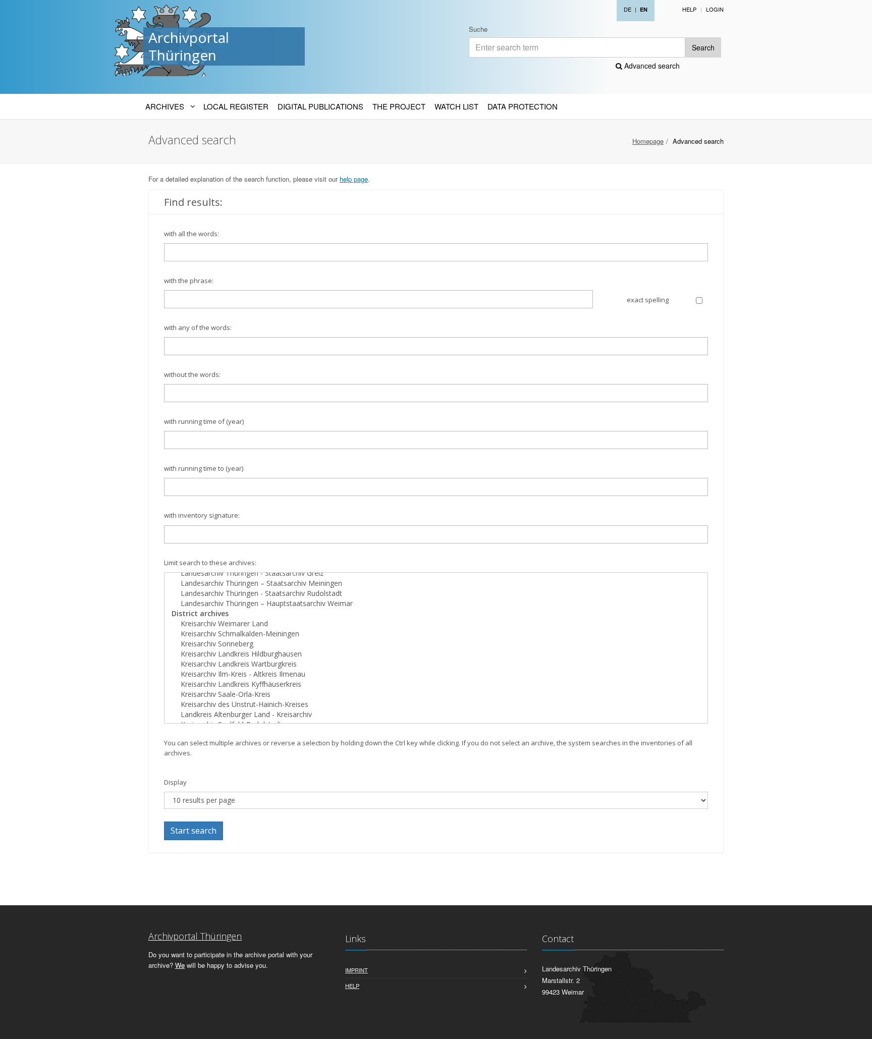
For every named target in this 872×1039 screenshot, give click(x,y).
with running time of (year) (204, 421)
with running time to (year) (203, 468)
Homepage (648, 141)
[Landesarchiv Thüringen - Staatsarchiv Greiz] (436, 573)
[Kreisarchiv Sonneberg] (436, 644)
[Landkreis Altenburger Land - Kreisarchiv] (436, 714)
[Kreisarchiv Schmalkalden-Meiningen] (436, 634)
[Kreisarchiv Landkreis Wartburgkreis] (436, 664)
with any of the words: (198, 327)
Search (703, 47)
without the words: (192, 374)
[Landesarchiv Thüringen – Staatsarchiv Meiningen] (436, 583)
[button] (857, 1025)
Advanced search (651, 66)
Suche (478, 29)
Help (689, 9)
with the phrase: (188, 280)
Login (715, 9)
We (180, 965)
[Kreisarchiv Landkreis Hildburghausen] (436, 654)
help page (354, 179)
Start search (193, 830)
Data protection (522, 106)
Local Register (235, 106)
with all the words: (191, 233)
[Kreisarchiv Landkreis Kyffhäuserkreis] (436, 684)
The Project (398, 106)
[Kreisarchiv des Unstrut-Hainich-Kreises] (436, 704)
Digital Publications (320, 106)
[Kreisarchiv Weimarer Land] (436, 624)
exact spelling (648, 299)
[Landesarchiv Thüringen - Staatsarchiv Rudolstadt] (436, 593)
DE (627, 9)
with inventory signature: (202, 515)
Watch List (456, 106)
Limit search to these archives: (210, 562)
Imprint (356, 970)
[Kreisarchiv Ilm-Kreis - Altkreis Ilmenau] (436, 674)
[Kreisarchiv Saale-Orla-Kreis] (436, 694)
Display (175, 782)
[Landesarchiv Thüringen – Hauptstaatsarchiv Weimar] (436, 603)
